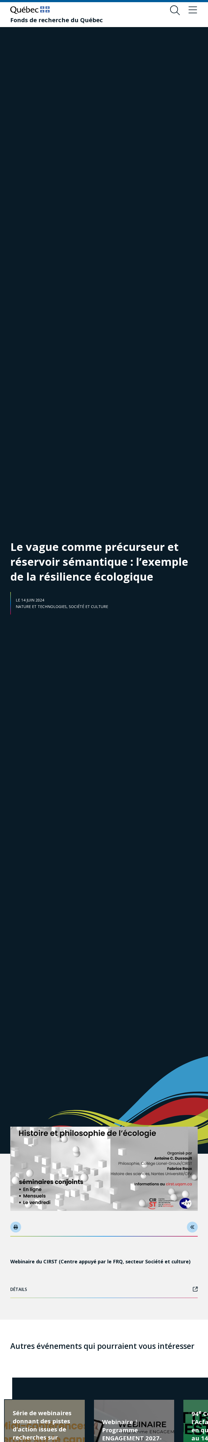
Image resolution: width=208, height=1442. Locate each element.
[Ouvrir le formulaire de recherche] (175, 10)
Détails (18, 1289)
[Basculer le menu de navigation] (193, 10)
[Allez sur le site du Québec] (30, 10)
